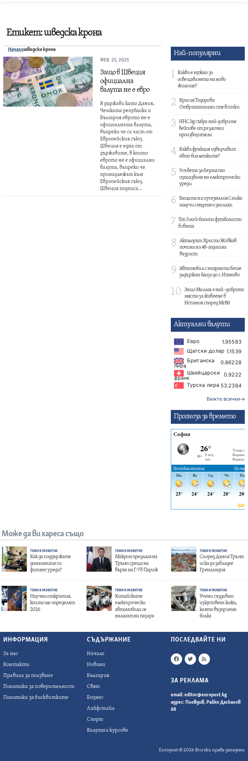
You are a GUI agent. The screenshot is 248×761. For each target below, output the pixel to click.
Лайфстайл (101, 708)
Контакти (16, 664)
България (98, 675)
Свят (93, 686)
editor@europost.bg (205, 695)
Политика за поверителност (38, 686)
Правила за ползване (28, 675)
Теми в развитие (43, 551)
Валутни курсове (107, 730)
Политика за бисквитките (36, 697)
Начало (16, 49)
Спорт (95, 719)
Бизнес (95, 697)
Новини (96, 664)
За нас (10, 653)
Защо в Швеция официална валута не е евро (125, 81)
